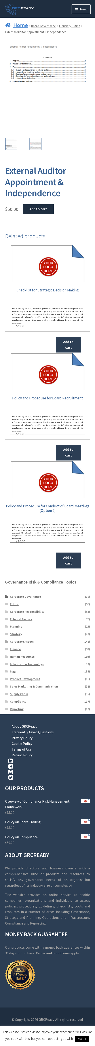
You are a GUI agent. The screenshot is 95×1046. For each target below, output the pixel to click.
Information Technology (27, 664)
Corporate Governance (25, 597)
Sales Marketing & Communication (34, 686)
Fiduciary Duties (69, 26)
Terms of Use (22, 749)
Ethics (14, 604)
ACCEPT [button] (82, 1038)
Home (20, 25)
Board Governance (43, 26)
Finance (15, 649)
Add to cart (38, 209)
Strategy (16, 634)
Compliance (18, 701)
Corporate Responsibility (27, 612)
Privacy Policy (22, 738)
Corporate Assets (22, 641)
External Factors (21, 619)
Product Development (25, 679)
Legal (13, 671)
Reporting (17, 709)
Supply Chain (19, 694)
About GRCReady (24, 726)
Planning (16, 626)
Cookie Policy (22, 743)
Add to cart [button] (68, 344)
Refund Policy (22, 755)
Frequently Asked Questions (33, 732)
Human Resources (22, 657)
